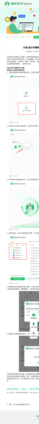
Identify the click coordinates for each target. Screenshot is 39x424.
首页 (9, 37)
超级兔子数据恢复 (13, 389)
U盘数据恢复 (27, 37)
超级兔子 (24, 389)
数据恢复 (17, 37)
